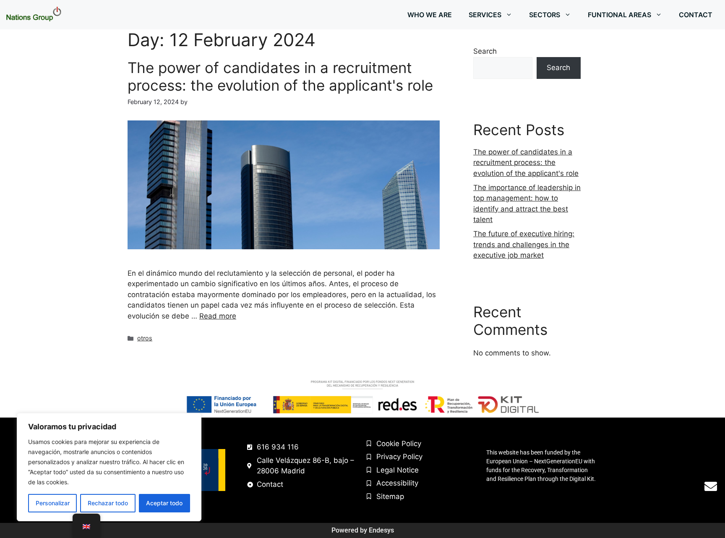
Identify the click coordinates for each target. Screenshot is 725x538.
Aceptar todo (164, 503)
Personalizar (53, 503)
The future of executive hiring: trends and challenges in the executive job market (523, 244)
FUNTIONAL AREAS (619, 14)
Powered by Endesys (362, 530)
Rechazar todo (108, 503)
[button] (511, 14)
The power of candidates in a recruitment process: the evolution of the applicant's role (280, 76)
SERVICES (485, 14)
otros (144, 338)
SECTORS (544, 14)
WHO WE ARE (429, 14)
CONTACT (695, 14)
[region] (109, 467)
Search (485, 51)
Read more (217, 316)
